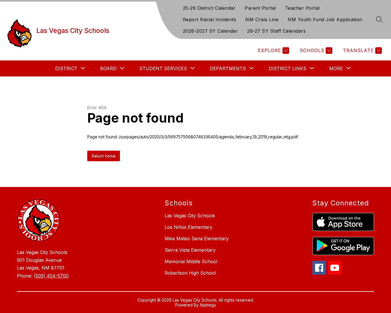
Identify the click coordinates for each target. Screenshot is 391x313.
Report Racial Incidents (209, 19)
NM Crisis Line (262, 19)
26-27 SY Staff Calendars (276, 31)
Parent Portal (260, 8)
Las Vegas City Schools (190, 215)
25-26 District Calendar (209, 8)
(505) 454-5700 (51, 276)
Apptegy (208, 304)
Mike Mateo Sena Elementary (197, 238)
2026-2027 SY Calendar (210, 31)
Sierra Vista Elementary (190, 250)
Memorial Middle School (191, 261)
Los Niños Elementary (188, 227)
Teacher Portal (302, 8)
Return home (104, 155)
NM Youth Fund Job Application (325, 19)
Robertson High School (190, 273)
